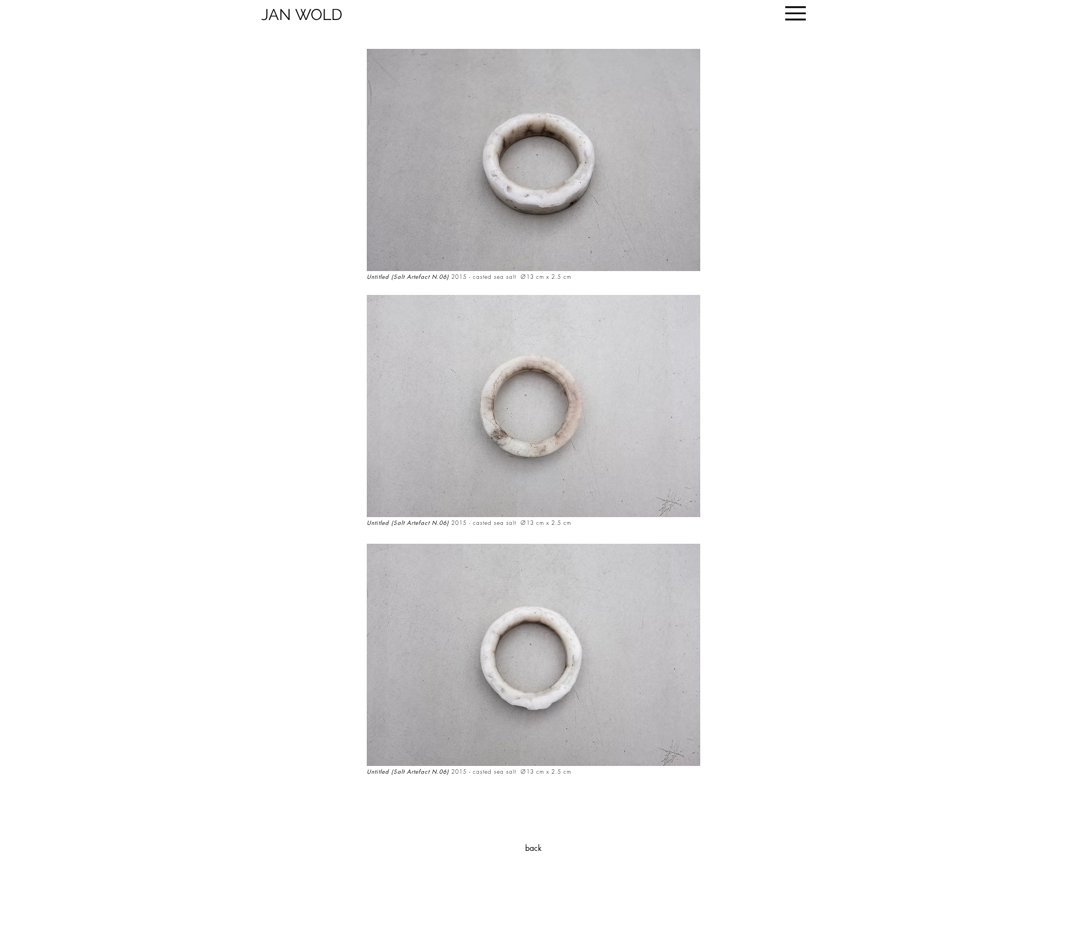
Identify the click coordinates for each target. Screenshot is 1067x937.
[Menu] (795, 13)
